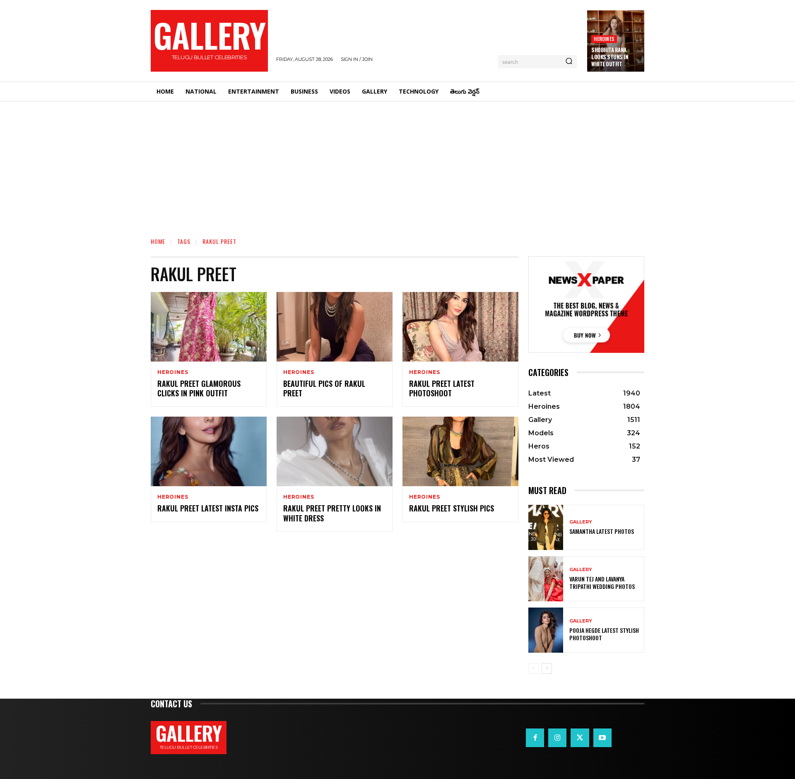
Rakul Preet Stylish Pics (451, 508)
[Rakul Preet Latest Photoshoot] (460, 327)
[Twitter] (580, 737)
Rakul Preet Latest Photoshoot (442, 388)
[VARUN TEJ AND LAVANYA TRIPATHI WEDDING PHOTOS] (545, 578)
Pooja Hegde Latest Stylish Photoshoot (604, 634)
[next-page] (547, 668)
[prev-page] (533, 668)
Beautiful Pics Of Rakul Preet (324, 388)
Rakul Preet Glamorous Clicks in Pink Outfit (199, 388)
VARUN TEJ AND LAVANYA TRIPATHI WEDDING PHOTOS (602, 582)
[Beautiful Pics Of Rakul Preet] (335, 327)
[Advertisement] (397, 164)
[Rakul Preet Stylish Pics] (460, 451)
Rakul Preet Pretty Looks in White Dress (332, 513)
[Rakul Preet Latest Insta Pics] (209, 451)
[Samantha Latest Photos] (545, 527)
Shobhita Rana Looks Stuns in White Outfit (609, 57)
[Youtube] (602, 737)
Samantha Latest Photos (601, 531)
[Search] (569, 61)
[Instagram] (557, 737)
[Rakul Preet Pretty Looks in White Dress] (335, 451)
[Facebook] (535, 737)
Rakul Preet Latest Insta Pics (207, 508)
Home (158, 241)
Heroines (604, 38)
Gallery (580, 522)
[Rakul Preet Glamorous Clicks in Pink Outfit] (209, 327)
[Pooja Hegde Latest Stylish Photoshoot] (545, 630)
